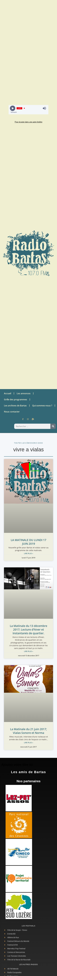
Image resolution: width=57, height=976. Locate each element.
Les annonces (23, 393)
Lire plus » (28, 553)
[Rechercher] (53, 426)
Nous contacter (12, 411)
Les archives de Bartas (15, 405)
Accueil (7, 393)
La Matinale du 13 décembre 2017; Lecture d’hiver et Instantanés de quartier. (28, 629)
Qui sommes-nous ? (42, 405)
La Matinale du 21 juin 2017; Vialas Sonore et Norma (28, 731)
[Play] (12, 108)
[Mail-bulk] (33, 419)
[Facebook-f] (23, 419)
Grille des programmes (15, 399)
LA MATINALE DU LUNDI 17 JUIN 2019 (28, 542)
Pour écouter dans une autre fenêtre (28, 122)
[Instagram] (28, 419)
